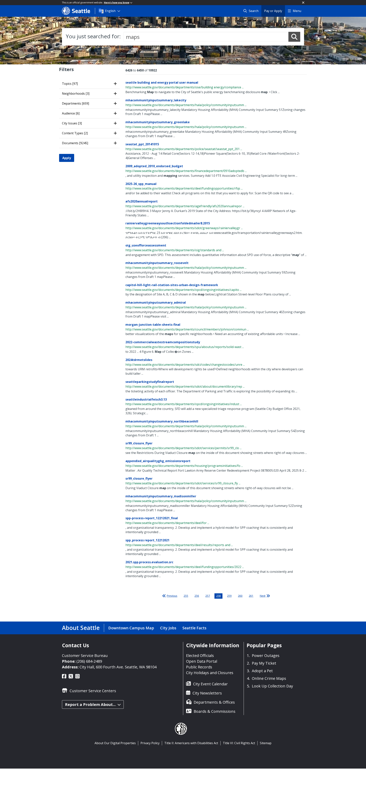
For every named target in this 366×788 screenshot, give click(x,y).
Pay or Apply (273, 11)
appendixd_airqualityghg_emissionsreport (157, 461)
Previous (172, 596)
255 (186, 596)
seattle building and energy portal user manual (161, 82)
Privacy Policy (150, 743)
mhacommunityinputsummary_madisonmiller (160, 496)
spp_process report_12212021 (147, 540)
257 (207, 596)
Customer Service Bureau (85, 655)
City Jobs (168, 627)
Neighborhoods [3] (75, 93)
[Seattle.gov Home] (78, 11)
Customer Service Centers (93, 690)
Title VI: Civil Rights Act (239, 743)
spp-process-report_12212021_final (151, 518)
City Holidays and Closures (209, 672)
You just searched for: (93, 36)
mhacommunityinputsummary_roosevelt (157, 263)
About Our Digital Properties (115, 743)
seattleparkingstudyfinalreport (149, 382)
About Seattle (81, 628)
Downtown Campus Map (131, 627)
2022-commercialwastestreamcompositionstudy (162, 342)
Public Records (199, 667)
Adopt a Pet (262, 670)
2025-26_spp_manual (141, 184)
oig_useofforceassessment (145, 245)
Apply (66, 158)
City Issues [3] (72, 123)
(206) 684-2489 (89, 661)
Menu (297, 11)
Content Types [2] (75, 133)
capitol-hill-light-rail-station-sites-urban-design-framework (171, 285)
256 (196, 596)
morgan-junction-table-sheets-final (152, 324)
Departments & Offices (214, 702)
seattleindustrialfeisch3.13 (146, 399)
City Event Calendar (210, 683)
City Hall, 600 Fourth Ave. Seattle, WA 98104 (118, 667)
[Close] (303, 2)
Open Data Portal (201, 661)
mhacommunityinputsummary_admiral (155, 302)
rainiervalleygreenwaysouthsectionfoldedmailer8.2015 (167, 223)
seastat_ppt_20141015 (142, 144)
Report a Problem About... (90, 704)
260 (240, 596)
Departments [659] (75, 103)
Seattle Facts (194, 627)
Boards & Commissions (214, 711)
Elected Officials (200, 655)
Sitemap (265, 743)
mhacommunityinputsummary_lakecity (155, 100)
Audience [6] (70, 113)
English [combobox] (110, 11)
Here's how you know (116, 2)
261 (251, 596)
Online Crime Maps (269, 678)
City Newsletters (207, 693)
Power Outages (265, 655)
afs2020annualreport (141, 201)
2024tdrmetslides (138, 360)
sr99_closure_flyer (138, 443)
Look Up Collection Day (272, 686)
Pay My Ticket (264, 663)
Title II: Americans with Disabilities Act (191, 743)
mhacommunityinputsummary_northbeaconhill (161, 421)
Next (263, 596)
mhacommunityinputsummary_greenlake (157, 122)
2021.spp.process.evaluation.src (149, 562)
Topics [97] (70, 84)
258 (218, 596)
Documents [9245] (75, 143)
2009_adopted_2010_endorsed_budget (154, 166)
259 (229, 596)
